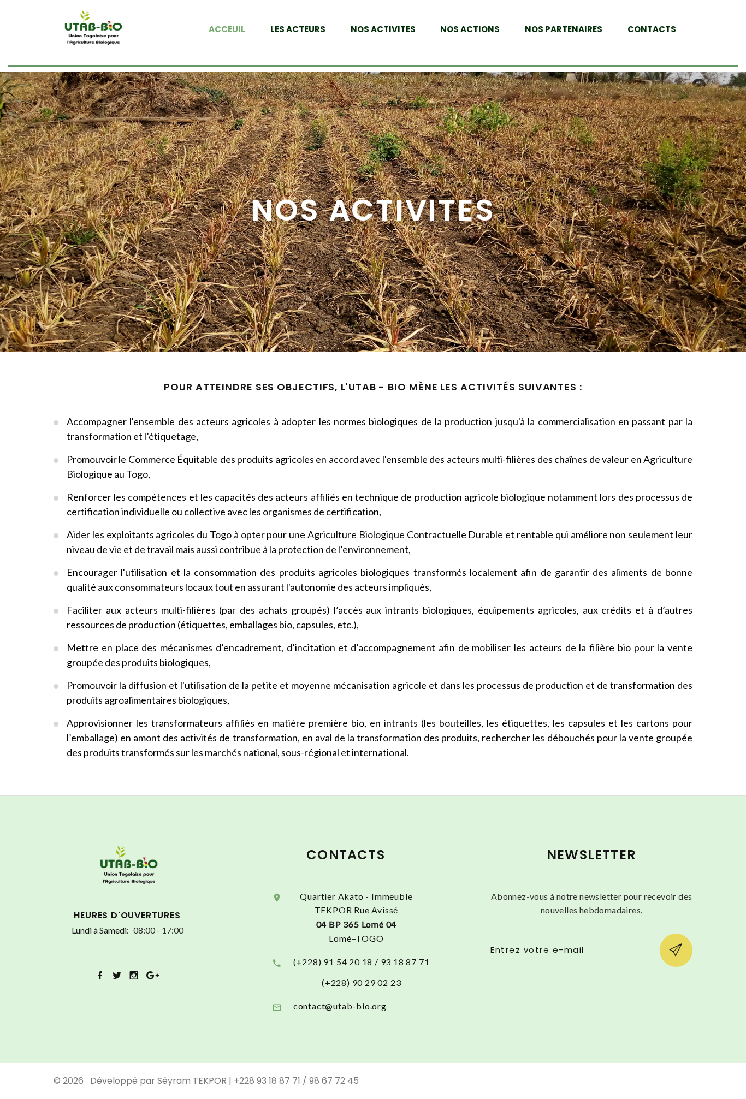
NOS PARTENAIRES (563, 29)
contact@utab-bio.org (340, 1006)
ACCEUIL (227, 29)
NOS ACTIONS (470, 29)
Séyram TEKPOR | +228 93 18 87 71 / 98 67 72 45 (258, 1080)
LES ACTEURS (297, 29)
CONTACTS (651, 29)
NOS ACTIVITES (383, 29)
